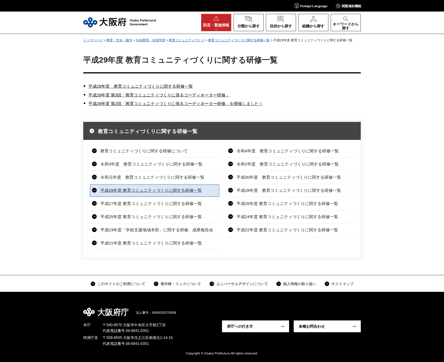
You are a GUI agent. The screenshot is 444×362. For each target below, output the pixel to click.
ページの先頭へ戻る (363, 309)
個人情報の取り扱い (299, 284)
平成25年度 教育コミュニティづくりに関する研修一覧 (151, 216)
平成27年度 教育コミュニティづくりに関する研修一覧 (151, 203)
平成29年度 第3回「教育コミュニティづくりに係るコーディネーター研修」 (159, 95)
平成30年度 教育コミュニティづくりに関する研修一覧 (289, 177)
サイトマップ (342, 284)
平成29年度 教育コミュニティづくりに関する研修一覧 (140, 86)
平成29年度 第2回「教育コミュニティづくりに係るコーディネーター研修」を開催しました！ (175, 103)
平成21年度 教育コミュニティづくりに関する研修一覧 (151, 243)
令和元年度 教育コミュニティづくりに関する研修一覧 (152, 177)
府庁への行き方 (240, 326)
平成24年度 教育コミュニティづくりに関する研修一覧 (287, 216)
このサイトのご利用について (121, 284)
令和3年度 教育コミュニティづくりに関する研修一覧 (151, 164)
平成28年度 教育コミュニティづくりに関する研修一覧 (289, 190)
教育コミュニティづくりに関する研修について (144, 151)
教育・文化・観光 (119, 40)
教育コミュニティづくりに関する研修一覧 (239, 40)
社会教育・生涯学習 (150, 40)
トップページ (93, 40)
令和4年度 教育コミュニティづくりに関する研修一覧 (288, 151)
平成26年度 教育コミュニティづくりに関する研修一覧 (287, 203)
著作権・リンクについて (180, 284)
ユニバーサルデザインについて (242, 284)
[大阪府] (119, 22)
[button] (311, 5)
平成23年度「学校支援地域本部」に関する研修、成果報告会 (156, 230)
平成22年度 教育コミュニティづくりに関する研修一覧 (287, 230)
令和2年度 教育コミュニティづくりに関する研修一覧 (288, 164)
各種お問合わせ (312, 326)
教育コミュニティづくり (186, 40)
